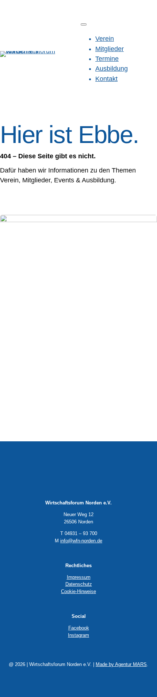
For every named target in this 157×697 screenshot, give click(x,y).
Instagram (78, 635)
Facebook (78, 628)
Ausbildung (111, 68)
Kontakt (106, 78)
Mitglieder (109, 49)
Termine (107, 58)
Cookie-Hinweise (78, 591)
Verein (104, 38)
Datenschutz (78, 584)
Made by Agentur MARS (121, 664)
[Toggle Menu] (84, 24)
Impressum (79, 577)
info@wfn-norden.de (81, 540)
